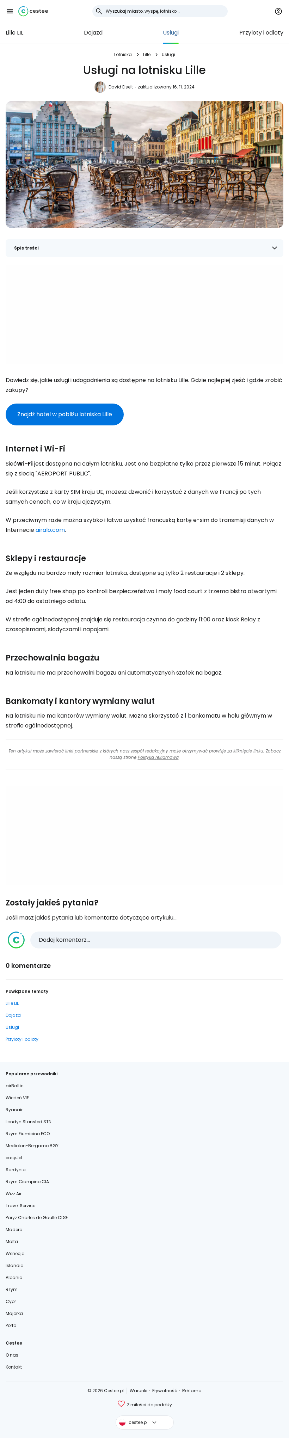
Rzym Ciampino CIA (27, 1182)
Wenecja (15, 1253)
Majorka (14, 1313)
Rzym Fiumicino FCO (28, 1134)
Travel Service (20, 1206)
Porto (11, 1325)
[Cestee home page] (33, 11)
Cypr (11, 1301)
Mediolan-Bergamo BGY (32, 1146)
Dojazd (93, 33)
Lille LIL (14, 33)
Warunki (138, 1391)
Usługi (171, 33)
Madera (14, 1230)
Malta (12, 1242)
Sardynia (16, 1170)
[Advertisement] (144, 314)
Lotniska (123, 54)
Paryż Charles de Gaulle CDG (37, 1218)
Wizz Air (13, 1194)
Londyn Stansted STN (28, 1122)
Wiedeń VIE (17, 1098)
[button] (10, 11)
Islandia (15, 1265)
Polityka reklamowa (158, 757)
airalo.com (50, 530)
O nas (12, 1355)
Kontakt (14, 1367)
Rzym (12, 1289)
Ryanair (14, 1110)
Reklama (192, 1391)
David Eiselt (121, 87)
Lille (146, 54)
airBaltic (15, 1086)
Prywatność (164, 1391)
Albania (14, 1277)
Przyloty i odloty (261, 33)
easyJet (14, 1158)
